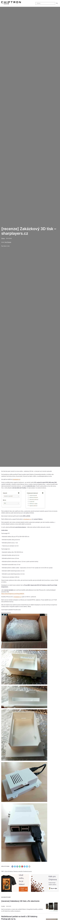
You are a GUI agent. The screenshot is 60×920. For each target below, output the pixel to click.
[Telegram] (24, 866)
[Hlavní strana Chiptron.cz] (11, 3)
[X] (15, 866)
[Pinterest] (22, 866)
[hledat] (57, 3)
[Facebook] (12, 866)
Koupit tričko (22, 889)
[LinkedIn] (17, 866)
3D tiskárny (10, 871)
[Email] (29, 866)
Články (3, 238)
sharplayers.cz (16, 479)
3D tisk (31, 471)
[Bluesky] (27, 866)
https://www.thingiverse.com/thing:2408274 (12, 593)
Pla (2, 519)
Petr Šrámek (8, 242)
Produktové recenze (27, 871)
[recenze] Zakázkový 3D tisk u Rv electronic (20, 901)
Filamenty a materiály (18, 871)
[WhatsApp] (20, 866)
